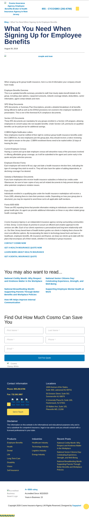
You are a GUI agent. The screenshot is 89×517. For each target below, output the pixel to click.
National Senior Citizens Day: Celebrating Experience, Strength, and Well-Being (64, 281)
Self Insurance (13, 470)
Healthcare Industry (40, 443)
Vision (9, 466)
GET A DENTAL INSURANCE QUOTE (20, 257)
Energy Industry (38, 455)
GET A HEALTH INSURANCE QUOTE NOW (23, 248)
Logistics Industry (39, 451)
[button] (77, 9)
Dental (10, 451)
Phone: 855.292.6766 (16, 389)
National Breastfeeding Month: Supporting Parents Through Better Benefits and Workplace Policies (21, 292)
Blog (6, 22)
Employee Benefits (15, 443)
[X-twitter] (9, 404)
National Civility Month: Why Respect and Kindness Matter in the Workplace (69, 445)
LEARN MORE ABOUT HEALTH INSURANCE (24, 252)
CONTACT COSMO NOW (15, 243)
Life (8, 455)
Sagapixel (76, 506)
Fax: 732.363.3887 (15, 394)
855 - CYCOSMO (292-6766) (57, 8)
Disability (11, 462)
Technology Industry (40, 447)
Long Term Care (13, 458)
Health (10, 447)
